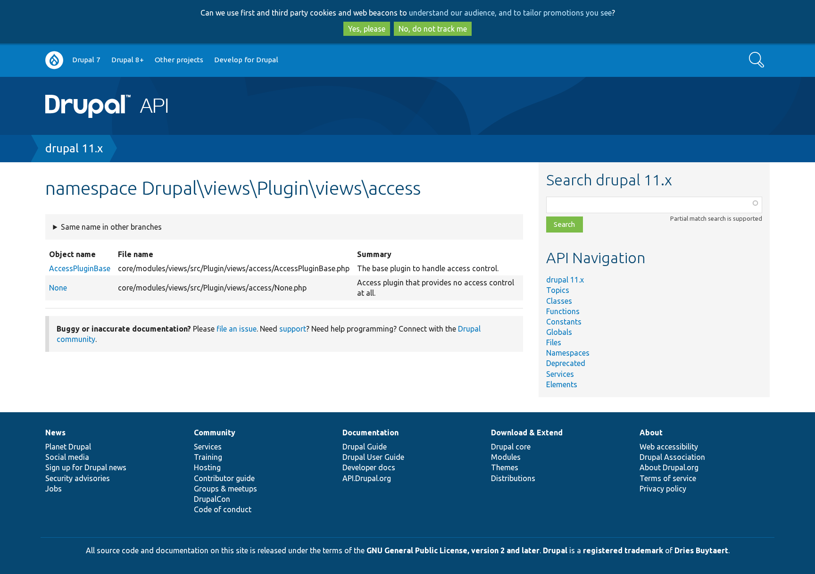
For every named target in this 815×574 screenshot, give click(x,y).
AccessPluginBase (79, 268)
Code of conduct (222, 509)
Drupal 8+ (127, 60)
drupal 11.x (74, 148)
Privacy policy (663, 488)
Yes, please (366, 29)
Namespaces (568, 353)
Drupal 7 (86, 60)
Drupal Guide (364, 446)
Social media (67, 457)
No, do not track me (433, 29)
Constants (564, 321)
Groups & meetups (225, 488)
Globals (559, 332)
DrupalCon (212, 499)
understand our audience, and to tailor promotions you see (510, 12)
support (292, 328)
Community (214, 432)
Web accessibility (669, 446)
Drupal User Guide (373, 457)
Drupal (555, 550)
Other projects (179, 60)
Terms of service (668, 478)
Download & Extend (527, 432)
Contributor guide (224, 478)
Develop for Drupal (246, 60)
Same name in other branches (111, 227)
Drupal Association (672, 457)
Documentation (370, 432)
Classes (559, 301)
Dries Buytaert (701, 550)
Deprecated (565, 363)
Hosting (207, 467)
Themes (504, 467)
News (55, 432)
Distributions (513, 478)
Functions (563, 311)
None (58, 287)
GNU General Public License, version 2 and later (453, 550)
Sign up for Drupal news (85, 467)
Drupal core (511, 446)
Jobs (53, 488)
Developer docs (368, 467)
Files (553, 342)
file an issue (236, 328)
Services (560, 374)
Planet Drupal (68, 446)
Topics (557, 290)
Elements (561, 384)
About (651, 432)
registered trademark (623, 550)
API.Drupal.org (366, 478)
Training (208, 457)
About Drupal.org (669, 467)
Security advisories (77, 478)
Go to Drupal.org (54, 60)
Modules (506, 457)
